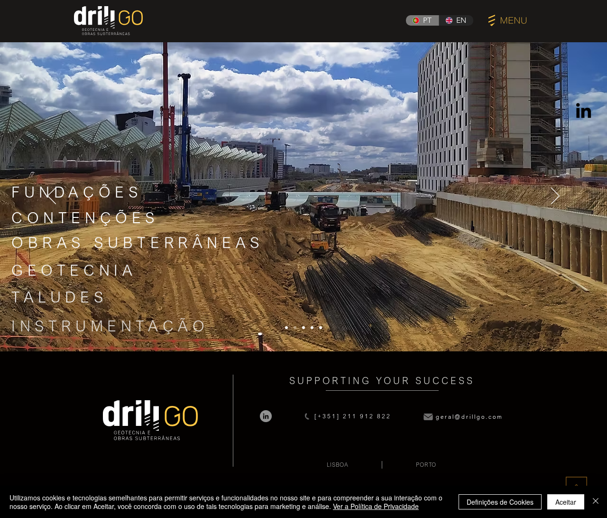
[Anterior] (51, 197)
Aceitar (565, 502)
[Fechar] (595, 501)
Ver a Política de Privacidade (376, 506)
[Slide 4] (312, 327)
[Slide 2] (295, 327)
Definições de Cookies (500, 502)
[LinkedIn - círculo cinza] (266, 416)
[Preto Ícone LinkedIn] (583, 110)
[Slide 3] (303, 327)
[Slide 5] (320, 327)
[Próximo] (555, 197)
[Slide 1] (286, 327)
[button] (507, 20)
